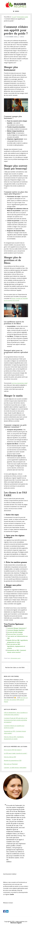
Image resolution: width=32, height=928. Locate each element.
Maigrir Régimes (16, 5)
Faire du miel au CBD (10, 757)
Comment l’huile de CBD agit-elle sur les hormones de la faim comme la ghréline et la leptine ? (15, 720)
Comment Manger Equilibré (15, 630)
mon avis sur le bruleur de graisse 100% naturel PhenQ (16, 700)
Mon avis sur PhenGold (10, 764)
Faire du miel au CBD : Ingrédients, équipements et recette (16, 646)
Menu (17, 11)
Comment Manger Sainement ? (17, 628)
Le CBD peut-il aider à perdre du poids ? (15, 753)
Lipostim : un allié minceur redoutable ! (15, 767)
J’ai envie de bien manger (15, 632)
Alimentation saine (15, 658)
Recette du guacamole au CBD (12, 760)
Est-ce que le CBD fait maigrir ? (13, 750)
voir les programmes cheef (19, 383)
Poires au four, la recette (15, 634)
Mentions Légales (16, 923)
